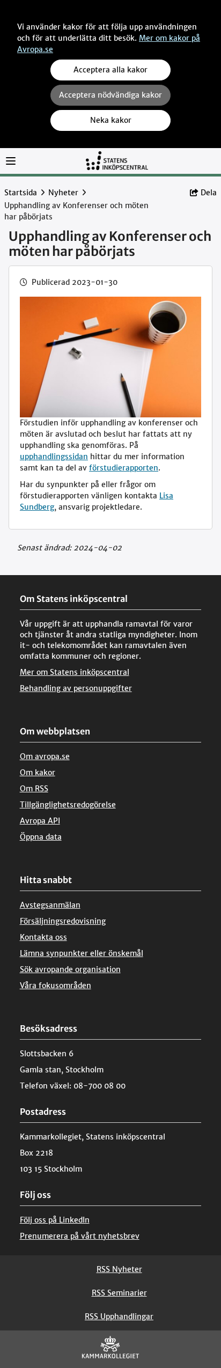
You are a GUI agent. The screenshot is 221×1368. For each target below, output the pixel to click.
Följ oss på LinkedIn (55, 1220)
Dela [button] (209, 192)
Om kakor (37, 772)
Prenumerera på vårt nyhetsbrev (79, 1236)
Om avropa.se (45, 756)
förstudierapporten (123, 468)
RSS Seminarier (119, 1293)
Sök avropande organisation (70, 969)
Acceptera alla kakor (110, 70)
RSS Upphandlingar (119, 1316)
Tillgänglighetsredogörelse (68, 805)
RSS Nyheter (119, 1269)
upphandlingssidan (54, 456)
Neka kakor (110, 120)
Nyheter (63, 192)
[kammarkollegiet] (110, 1349)
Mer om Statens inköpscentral (74, 672)
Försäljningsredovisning (63, 921)
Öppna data (41, 837)
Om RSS (34, 788)
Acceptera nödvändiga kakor (110, 95)
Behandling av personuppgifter (76, 688)
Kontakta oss (43, 937)
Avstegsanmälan (50, 905)
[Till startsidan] (117, 160)
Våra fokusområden (55, 985)
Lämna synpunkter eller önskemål (81, 953)
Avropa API (40, 821)
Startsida (20, 192)
